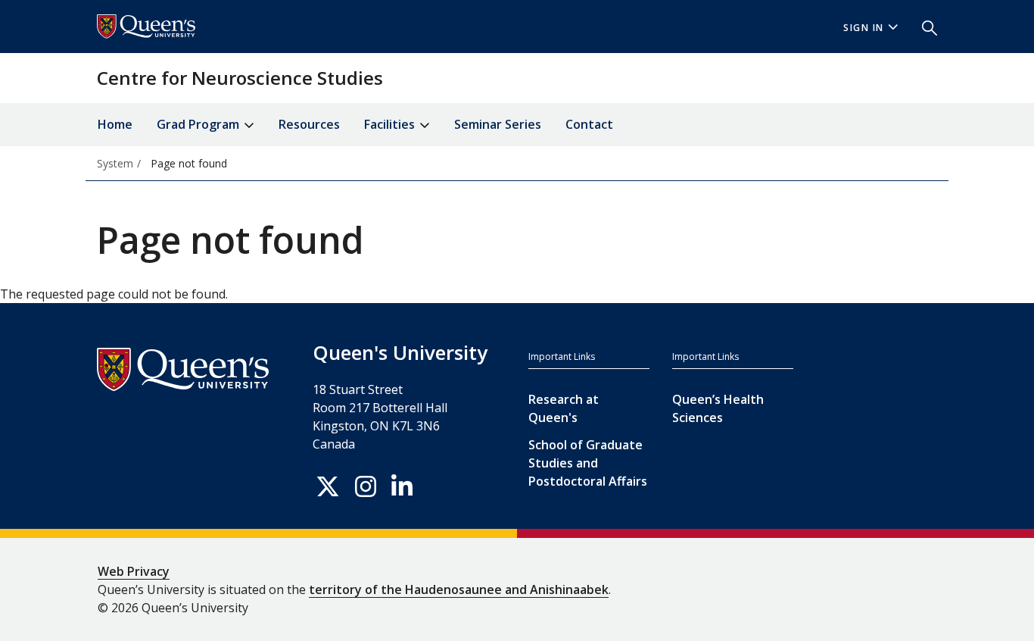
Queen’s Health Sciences (718, 408)
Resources (309, 124)
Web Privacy (134, 571)
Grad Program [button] (199, 124)
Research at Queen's (563, 408)
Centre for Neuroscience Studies (240, 77)
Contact (589, 124)
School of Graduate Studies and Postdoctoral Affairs (587, 462)
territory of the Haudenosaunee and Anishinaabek (459, 589)
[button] (923, 26)
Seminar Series (497, 124)
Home (115, 124)
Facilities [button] (391, 124)
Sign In (863, 27)
